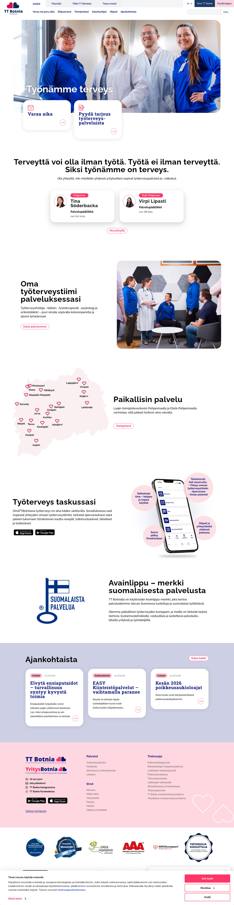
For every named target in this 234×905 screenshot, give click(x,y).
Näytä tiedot (15, 898)
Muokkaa (206, 888)
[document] (117, 452)
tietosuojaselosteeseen (71, 889)
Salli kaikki (207, 878)
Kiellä (207, 897)
